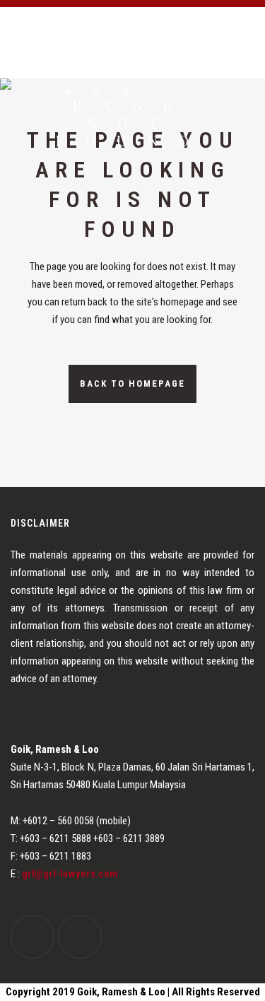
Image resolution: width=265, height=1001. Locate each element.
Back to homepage (132, 383)
